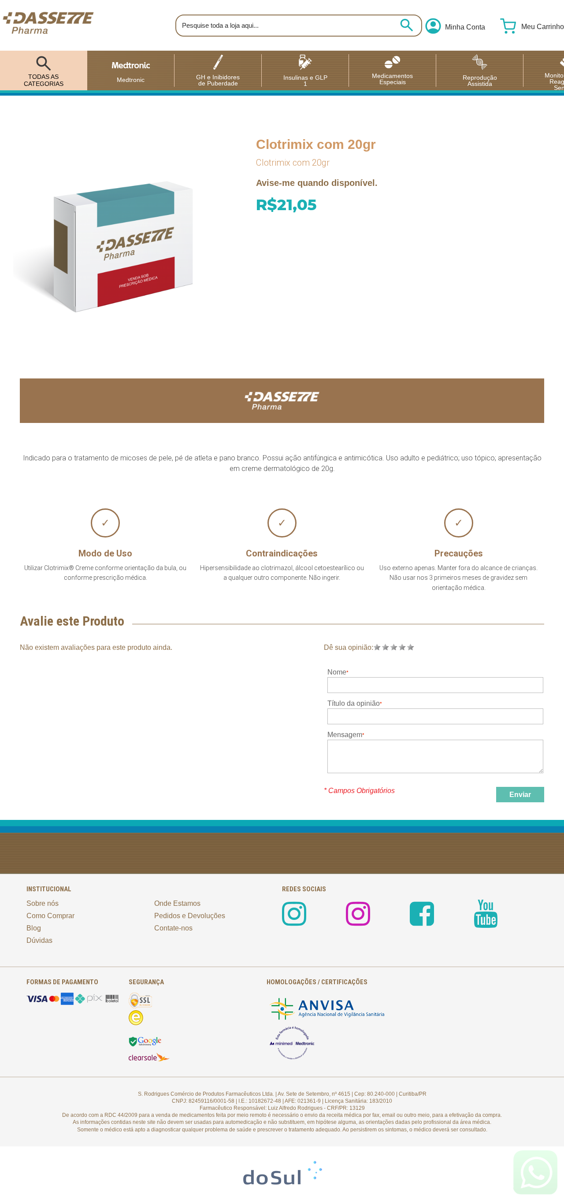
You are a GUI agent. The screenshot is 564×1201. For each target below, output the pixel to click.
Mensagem (344, 734)
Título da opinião (353, 703)
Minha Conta (465, 27)
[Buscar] (406, 25)
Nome (336, 672)
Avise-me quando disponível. (317, 183)
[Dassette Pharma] (48, 25)
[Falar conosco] (535, 1172)
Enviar (520, 794)
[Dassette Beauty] (358, 921)
